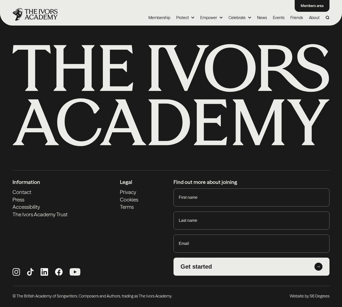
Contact (22, 192)
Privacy (128, 192)
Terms (127, 207)
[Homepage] (35, 14)
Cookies (129, 199)
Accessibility (26, 207)
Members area (312, 6)
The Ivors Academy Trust (40, 214)
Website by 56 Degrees (309, 295)
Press (18, 199)
